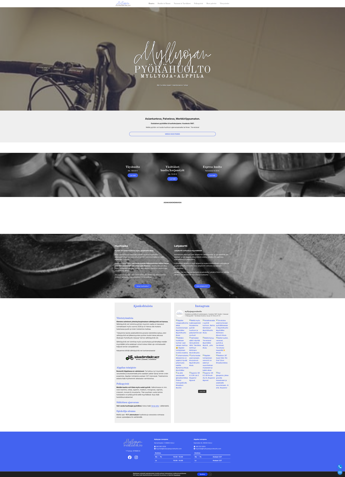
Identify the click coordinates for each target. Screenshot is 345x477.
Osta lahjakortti (201, 286)
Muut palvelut (211, 3)
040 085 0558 (161, 446)
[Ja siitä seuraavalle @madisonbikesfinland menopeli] (182, 380)
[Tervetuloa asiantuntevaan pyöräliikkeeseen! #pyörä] (222, 327)
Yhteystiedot (224, 3)
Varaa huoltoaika (142, 286)
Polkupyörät (198, 3)
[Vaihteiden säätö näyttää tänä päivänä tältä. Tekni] (195, 345)
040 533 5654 (200, 446)
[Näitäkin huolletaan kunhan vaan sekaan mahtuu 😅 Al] (182, 345)
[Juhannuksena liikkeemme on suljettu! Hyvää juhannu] (182, 362)
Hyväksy (202, 474)
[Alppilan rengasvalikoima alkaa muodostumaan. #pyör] (182, 327)
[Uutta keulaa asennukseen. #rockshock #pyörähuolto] (195, 362)
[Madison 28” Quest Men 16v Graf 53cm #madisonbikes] (222, 362)
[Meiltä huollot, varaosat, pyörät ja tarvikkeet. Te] (222, 345)
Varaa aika (155, 406)
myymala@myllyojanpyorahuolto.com (169, 449)
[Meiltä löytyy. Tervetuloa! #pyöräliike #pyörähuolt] (209, 345)
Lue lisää (133, 175)
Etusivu (151, 3)
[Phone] (340, 466)
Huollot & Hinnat (164, 3)
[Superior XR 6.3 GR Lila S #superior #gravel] (195, 380)
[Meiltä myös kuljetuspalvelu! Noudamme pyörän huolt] (195, 327)
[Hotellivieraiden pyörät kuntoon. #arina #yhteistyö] (209, 327)
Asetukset (177, 475)
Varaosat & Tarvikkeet (182, 3)
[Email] (340, 472)
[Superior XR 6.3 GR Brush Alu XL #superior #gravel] (209, 380)
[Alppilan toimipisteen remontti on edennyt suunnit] (209, 362)
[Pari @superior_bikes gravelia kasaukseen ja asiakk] (222, 380)
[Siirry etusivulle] (123, 3)
